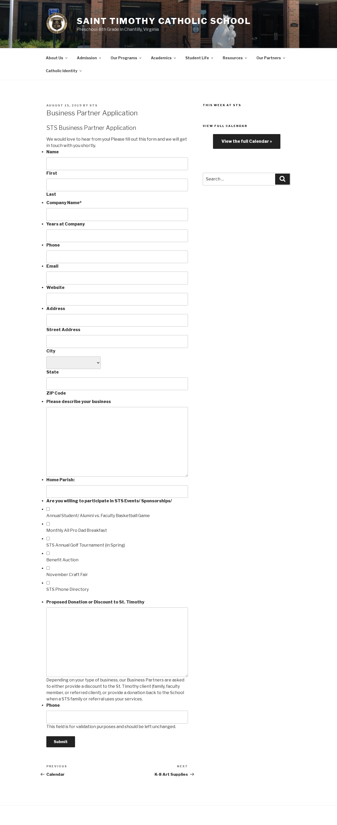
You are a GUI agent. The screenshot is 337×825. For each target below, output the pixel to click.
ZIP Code (56, 393)
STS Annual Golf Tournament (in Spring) (85, 545)
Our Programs (124, 58)
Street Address (63, 329)
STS (94, 105)
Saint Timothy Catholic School (164, 21)
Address (55, 308)
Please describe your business (78, 401)
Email (52, 266)
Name (52, 151)
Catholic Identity (61, 70)
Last (51, 194)
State (52, 372)
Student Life (197, 58)
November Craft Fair (67, 574)
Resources (233, 58)
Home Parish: (60, 479)
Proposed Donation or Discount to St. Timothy (95, 602)
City (50, 350)
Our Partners (268, 58)
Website (55, 287)
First (51, 173)
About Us (54, 58)
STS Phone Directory (67, 589)
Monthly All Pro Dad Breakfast (76, 530)
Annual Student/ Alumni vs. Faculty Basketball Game (98, 515)
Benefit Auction (62, 559)
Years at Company (65, 224)
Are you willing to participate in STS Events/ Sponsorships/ (109, 500)
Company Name (64, 202)
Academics (161, 58)
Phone (53, 245)
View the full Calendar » (246, 141)
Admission (87, 58)
